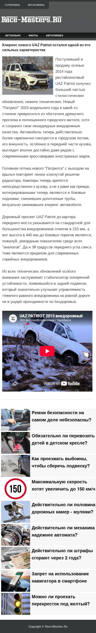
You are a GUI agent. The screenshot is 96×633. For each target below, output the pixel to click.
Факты (33, 35)
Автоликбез (54, 35)
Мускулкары (36, 5)
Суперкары (12, 5)
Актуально (13, 35)
